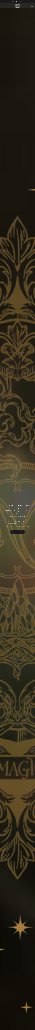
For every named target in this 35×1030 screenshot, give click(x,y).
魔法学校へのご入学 (17, 532)
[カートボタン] (32, 6)
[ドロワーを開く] (3, 6)
